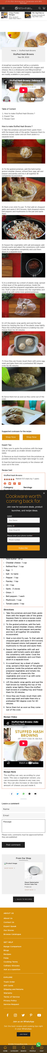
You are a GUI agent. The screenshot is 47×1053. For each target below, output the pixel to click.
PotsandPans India (20, 1044)
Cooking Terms (11, 962)
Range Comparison (12, 946)
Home (13, 50)
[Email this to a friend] (35, 794)
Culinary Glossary (12, 966)
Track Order (9, 982)
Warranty (8, 993)
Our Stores (9, 930)
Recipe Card (9, 119)
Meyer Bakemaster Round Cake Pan (32, 883)
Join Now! (23, 1034)
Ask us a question (12, 969)
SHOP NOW (8, 868)
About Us (8, 918)
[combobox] (39, 8)
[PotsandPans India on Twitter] (23, 1015)
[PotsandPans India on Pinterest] (31, 1015)
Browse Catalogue (12, 934)
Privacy (30, 1044)
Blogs (6, 950)
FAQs (6, 958)
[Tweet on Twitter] (18, 794)
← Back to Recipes (23, 899)
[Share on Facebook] (12, 794)
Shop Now (11, 437)
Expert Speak (10, 926)
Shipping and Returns (13, 989)
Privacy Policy (10, 1001)
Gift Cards (8, 986)
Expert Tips (9, 116)
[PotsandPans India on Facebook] (7, 1015)
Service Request (11, 1004)
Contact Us (9, 922)
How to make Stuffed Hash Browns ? (19, 114)
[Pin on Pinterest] (29, 794)
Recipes (7, 954)
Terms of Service (12, 997)
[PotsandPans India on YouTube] (39, 1015)
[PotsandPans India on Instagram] (15, 1015)
